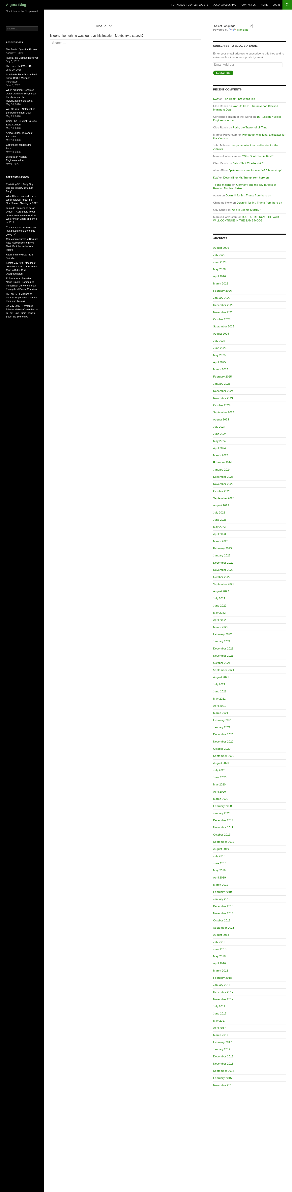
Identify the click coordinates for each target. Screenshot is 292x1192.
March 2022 (220, 627)
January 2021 (221, 727)
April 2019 (219, 877)
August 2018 (221, 934)
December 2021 (223, 648)
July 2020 (219, 770)
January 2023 (221, 555)
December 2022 (223, 562)
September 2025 (223, 326)
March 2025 (220, 369)
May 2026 (219, 269)
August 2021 (221, 677)
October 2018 (221, 920)
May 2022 (219, 612)
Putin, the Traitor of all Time (250, 127)
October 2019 (221, 834)
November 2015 (223, 1085)
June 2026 (219, 262)
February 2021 (222, 720)
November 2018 (223, 913)
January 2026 (221, 297)
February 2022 (222, 634)
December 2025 (223, 305)
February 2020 (222, 806)
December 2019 (223, 820)
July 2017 (219, 1006)
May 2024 (219, 441)
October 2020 (221, 748)
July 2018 (219, 942)
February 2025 (222, 376)
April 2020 (219, 791)
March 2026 (220, 283)
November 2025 (223, 312)
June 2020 (219, 777)
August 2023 (221, 505)
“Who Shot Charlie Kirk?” (258, 156)
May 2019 (219, 870)
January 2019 (221, 899)
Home (264, 5)
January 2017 (221, 1049)
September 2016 (223, 1070)
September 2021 (223, 670)
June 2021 (219, 691)
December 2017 (223, 992)
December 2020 (223, 734)
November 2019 (223, 827)
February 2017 (222, 1042)
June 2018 (219, 949)
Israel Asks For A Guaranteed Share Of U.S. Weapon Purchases (21, 78)
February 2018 (222, 977)
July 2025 (219, 340)
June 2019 (219, 863)
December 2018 (223, 906)
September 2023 (223, 498)
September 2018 (223, 927)
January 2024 (221, 469)
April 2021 (219, 705)
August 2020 (221, 763)
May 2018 (219, 956)
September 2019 (223, 841)
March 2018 (220, 970)
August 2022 (221, 591)
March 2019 (220, 884)
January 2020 (221, 813)
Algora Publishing (225, 5)
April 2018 (219, 963)
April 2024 (219, 448)
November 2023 (223, 483)
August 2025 (221, 333)
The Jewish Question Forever (22, 49)
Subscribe (223, 73)
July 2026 (219, 254)
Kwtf (216, 98)
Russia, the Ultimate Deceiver (22, 57)
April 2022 (219, 619)
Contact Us (249, 5)
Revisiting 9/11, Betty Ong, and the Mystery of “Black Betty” (20, 188)
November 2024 (223, 398)
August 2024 (221, 419)
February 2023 (222, 548)
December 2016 (223, 1056)
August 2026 (221, 247)
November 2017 (223, 999)
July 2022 (219, 598)
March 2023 (220, 541)
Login (276, 5)
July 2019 (219, 856)
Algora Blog (16, 5)
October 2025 (221, 319)
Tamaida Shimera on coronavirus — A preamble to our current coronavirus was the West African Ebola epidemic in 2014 (21, 215)
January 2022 (221, 641)
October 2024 (221, 405)
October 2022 (221, 577)
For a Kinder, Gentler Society (189, 5)
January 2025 (221, 383)
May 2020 (219, 784)
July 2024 (219, 426)
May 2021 (219, 698)
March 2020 (220, 798)
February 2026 (222, 290)
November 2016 (223, 1063)
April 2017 (219, 1027)
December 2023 (223, 476)
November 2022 (223, 569)
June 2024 (219, 433)
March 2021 (220, 712)
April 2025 (219, 362)
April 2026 (219, 276)
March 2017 (220, 1035)
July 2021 (219, 684)
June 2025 (219, 347)
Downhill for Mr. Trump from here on (246, 177)
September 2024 (223, 412)
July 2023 (219, 512)
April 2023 (219, 534)
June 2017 (219, 1013)
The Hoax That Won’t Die (239, 98)
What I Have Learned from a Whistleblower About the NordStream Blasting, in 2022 (22, 200)
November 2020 (223, 741)
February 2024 (222, 462)
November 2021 (223, 655)
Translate (242, 29)
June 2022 (219, 605)
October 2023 (221, 491)
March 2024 (220, 455)
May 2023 (219, 526)
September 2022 (223, 584)
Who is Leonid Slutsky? (246, 209)
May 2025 (219, 355)
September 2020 (223, 755)
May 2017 (219, 1020)
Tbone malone (222, 184)
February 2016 (222, 1077)
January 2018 (221, 984)
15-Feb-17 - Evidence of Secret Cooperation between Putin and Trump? (21, 298)
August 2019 (221, 848)
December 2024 (223, 390)
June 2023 (219, 519)
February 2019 (222, 891)
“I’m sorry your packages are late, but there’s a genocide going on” (21, 231)
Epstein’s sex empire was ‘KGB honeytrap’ (254, 170)
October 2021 (221, 662)
